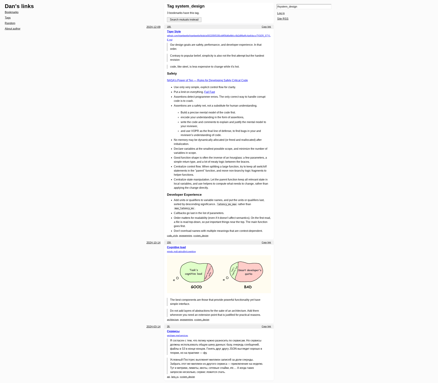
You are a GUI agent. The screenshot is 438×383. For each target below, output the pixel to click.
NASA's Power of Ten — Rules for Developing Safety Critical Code (207, 80)
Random (10, 23)
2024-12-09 (153, 26)
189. (169, 26)
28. (168, 326)
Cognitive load (176, 247)
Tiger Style (174, 31)
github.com (218, 37)
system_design (200, 235)
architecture (173, 319)
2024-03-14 (153, 326)
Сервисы (173, 331)
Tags (8, 17)
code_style (172, 235)
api (168, 376)
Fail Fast (209, 91)
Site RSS (282, 18)
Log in (281, 13)
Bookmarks (11, 12)
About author (12, 28)
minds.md (181, 251)
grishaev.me (177, 335)
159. (169, 242)
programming (185, 235)
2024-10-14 (153, 242)
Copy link (266, 26)
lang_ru (174, 376)
